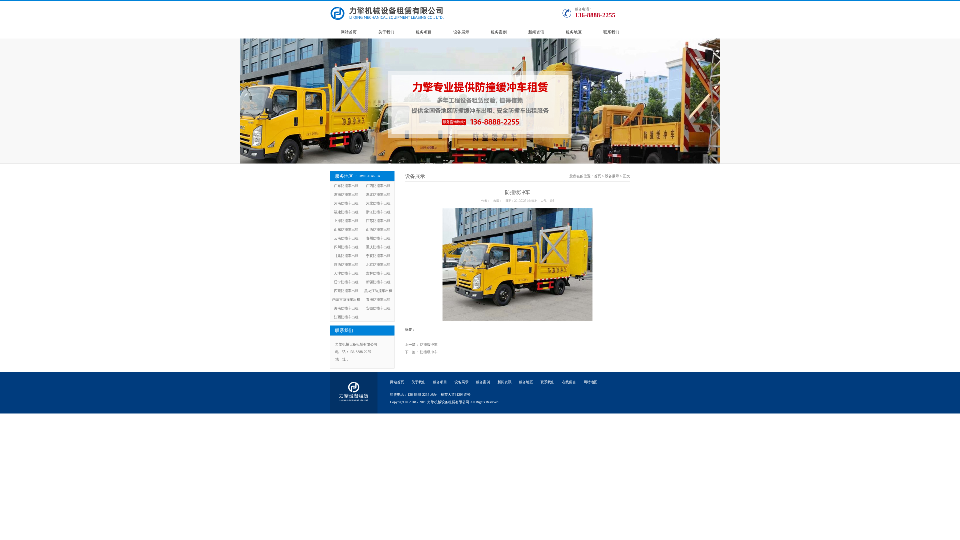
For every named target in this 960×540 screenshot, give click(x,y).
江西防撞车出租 (346, 317)
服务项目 (424, 32)
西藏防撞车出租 (346, 291)
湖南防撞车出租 (346, 194)
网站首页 (349, 32)
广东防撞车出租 (346, 186)
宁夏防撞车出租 (378, 256)
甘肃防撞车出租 (346, 256)
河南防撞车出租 (346, 203)
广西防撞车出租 (378, 186)
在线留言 (569, 382)
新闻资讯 (536, 32)
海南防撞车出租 (346, 308)
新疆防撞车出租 (378, 282)
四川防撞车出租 (346, 247)
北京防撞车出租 (378, 264)
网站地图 (591, 382)
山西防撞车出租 (378, 230)
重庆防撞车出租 (378, 247)
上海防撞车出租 (346, 221)
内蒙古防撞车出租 (346, 300)
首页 (597, 176)
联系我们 (611, 32)
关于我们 (386, 32)
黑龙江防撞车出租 (378, 291)
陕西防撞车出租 (346, 264)
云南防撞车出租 (346, 238)
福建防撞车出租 (346, 212)
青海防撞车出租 (378, 300)
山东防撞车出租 (346, 230)
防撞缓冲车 (429, 344)
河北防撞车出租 (378, 203)
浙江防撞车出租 (378, 212)
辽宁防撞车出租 (346, 282)
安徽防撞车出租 (378, 308)
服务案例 (499, 32)
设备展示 (461, 32)
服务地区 (574, 32)
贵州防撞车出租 (378, 238)
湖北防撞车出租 (378, 194)
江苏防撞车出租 (378, 221)
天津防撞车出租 (346, 273)
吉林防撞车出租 (378, 273)
